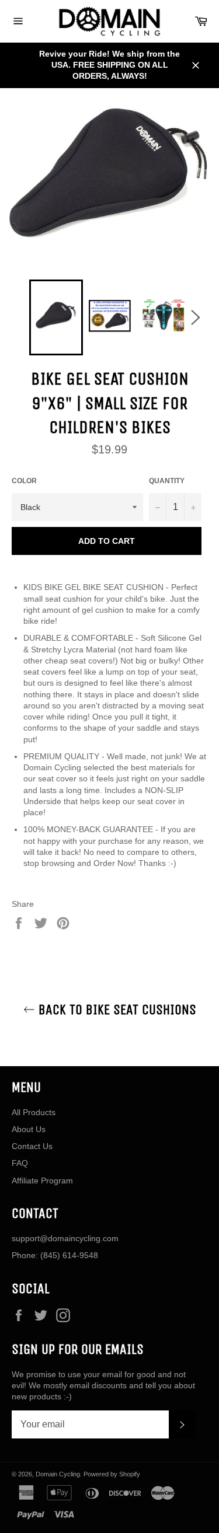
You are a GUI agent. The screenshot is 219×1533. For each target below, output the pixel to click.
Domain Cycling (58, 1474)
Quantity (167, 481)
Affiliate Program (42, 1180)
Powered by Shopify (112, 1474)
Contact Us (32, 1146)
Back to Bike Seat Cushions (115, 1009)
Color (24, 481)
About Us (29, 1129)
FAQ (20, 1163)
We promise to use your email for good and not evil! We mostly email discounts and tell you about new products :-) (103, 1386)
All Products (33, 1112)
